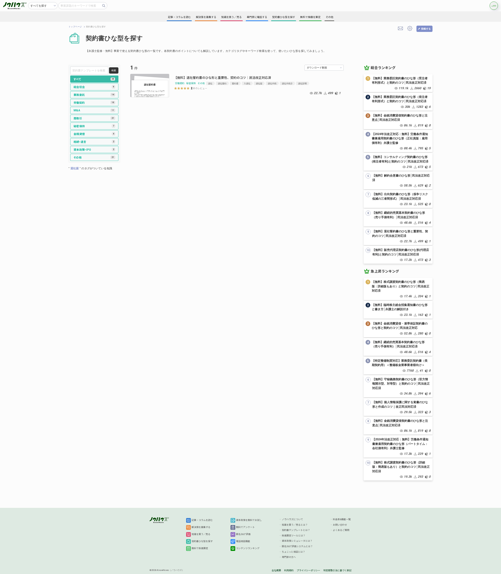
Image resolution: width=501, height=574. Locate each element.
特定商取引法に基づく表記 (337, 570)
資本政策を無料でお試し (249, 520)
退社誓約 (222, 83)
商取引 (94, 118)
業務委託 (94, 94)
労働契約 (94, 102)
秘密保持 (94, 126)
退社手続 (272, 83)
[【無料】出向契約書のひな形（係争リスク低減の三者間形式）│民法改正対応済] (398, 199)
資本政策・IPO (94, 149)
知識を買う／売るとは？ (295, 525)
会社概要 (276, 570)
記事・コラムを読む (202, 520)
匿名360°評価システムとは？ (297, 546)
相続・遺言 (94, 141)
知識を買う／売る (201, 534)
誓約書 (235, 83)
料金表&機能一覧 (342, 519)
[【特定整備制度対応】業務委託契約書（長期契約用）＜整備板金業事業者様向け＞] (398, 365)
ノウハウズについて (292, 519)
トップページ (75, 27)
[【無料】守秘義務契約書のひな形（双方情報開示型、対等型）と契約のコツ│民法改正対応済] (398, 386)
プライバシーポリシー (308, 570)
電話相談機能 (243, 541)
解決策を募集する (201, 527)
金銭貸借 (94, 134)
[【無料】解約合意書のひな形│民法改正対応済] (398, 180)
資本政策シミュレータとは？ (297, 541)
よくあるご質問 (341, 530)
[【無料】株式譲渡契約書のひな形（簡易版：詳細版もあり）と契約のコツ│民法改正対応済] (398, 289)
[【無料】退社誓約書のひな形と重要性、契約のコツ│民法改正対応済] (398, 236)
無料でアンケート (245, 527)
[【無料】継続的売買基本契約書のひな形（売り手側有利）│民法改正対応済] (398, 217)
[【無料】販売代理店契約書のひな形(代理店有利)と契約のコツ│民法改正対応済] (398, 255)
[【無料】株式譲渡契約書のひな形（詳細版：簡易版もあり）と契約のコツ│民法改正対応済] (398, 469)
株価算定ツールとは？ (293, 535)
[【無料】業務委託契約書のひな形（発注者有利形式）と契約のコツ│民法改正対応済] (398, 102)
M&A (94, 110)
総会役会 (94, 87)
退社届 (259, 83)
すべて (94, 79)
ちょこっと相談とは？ (293, 552)
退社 (210, 83)
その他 (94, 157)
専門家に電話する (257, 17)
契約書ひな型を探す (202, 541)
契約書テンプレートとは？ (296, 530)
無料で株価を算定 (310, 17)
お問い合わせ (340, 525)
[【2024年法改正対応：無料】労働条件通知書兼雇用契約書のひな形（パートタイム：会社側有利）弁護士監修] (398, 446)
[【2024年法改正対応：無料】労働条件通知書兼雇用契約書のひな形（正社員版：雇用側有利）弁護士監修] (398, 141)
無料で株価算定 (200, 548)
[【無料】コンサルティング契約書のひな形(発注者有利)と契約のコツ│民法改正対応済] (398, 162)
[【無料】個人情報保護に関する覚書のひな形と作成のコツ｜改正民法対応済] (398, 407)
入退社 (247, 83)
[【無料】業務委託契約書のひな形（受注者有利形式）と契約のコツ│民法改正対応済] (398, 83)
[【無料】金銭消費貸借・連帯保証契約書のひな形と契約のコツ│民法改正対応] (398, 328)
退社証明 (302, 83)
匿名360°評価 (243, 534)
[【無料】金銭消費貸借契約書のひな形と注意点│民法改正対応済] (398, 120)
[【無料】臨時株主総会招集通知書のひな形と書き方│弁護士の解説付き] (398, 310)
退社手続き (287, 83)
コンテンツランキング (248, 548)
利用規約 (289, 570)
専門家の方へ (289, 557)
